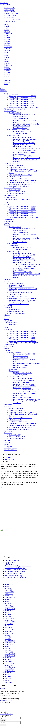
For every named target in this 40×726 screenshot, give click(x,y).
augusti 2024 (9, 611)
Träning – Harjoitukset (11, 94)
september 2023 (10, 622)
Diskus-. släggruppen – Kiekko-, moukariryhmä (23, 107)
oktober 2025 (9, 596)
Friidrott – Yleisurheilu (11, 13)
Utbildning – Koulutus (15, 177)
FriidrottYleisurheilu (8, 33)
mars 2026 (8, 590)
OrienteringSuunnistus (8, 48)
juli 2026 (7, 586)
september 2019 (10, 671)
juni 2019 (8, 676)
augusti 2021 (9, 644)
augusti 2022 (9, 633)
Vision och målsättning (16, 165)
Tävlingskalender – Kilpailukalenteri (15, 109)
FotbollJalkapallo (7, 36)
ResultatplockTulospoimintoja (14, 245)
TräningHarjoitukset (8, 203)
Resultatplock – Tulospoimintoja (19, 130)
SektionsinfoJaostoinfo (8, 280)
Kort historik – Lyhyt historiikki (18, 178)
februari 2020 (9, 663)
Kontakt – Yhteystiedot (11, 197)
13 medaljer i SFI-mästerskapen (15, 568)
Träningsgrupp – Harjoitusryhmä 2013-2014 (22, 101)
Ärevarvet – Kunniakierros (17, 192)
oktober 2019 (9, 669)
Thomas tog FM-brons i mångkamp (16, 577)
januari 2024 (9, 620)
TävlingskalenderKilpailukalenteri (9, 220)
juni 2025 (8, 603)
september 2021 (10, 643)
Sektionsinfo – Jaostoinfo (12, 163)
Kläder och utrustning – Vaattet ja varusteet (22, 180)
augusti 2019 (9, 673)
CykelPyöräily (6, 29)
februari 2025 (9, 607)
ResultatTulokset (7, 224)
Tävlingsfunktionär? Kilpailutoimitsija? (20, 175)
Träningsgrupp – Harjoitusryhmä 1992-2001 (22, 96)
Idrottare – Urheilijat (10, 195)
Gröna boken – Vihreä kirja (17, 167)
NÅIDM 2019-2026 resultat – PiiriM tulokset (26, 124)
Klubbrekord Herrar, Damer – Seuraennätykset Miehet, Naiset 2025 (24, 138)
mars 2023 (8, 628)
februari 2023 (9, 629)
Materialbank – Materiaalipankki (19, 186)
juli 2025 (7, 601)
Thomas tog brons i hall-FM (13, 573)
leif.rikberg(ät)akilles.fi (7, 700)
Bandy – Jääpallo (9, 8)
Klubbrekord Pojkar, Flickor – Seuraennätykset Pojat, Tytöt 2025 (24, 142)
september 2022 (10, 631)
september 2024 (10, 609)
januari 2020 (9, 665)
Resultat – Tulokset (10, 111)
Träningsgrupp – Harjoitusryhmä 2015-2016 (22, 103)
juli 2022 (7, 635)
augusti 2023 (9, 624)
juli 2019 (7, 675)
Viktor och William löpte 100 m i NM (16, 570)
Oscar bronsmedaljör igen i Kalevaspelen (18, 566)
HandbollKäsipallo (7, 40)
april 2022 (8, 639)
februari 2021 (9, 652)
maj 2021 (8, 648)
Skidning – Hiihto (9, 21)
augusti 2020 (9, 658)
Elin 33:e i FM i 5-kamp (12, 560)
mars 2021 (8, 650)
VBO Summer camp (15, 190)
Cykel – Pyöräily (9, 10)
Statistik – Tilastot (14, 135)
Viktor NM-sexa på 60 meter (13, 575)
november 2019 (10, 667)
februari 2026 (9, 592)
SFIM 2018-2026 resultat (20, 118)
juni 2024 (8, 614)
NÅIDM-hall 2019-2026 (20, 128)
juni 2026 (8, 588)
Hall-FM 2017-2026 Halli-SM (21, 126)
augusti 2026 (9, 584)
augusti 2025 (9, 599)
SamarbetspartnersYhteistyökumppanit (10, 323)
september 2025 (10, 597)
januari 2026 (9, 594)
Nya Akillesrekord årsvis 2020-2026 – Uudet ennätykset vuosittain (24, 146)
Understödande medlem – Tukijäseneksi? (22, 182)
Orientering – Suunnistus (12, 19)
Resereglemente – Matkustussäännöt (20, 184)
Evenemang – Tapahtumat (12, 188)
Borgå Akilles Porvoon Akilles (5, 4)
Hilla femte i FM (10, 564)
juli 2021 (7, 646)
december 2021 (10, 641)
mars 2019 (8, 682)
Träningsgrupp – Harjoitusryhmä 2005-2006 (22, 98)
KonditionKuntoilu (7, 44)
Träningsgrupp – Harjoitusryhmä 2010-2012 (22, 100)
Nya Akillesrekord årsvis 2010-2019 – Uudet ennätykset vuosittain (29, 149)
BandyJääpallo (7, 25)
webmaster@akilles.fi (6, 714)
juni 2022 (8, 637)
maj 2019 (8, 678)
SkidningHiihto (7, 51)
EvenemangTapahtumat (8, 307)
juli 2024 (7, 613)
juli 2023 (7, 626)
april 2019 (8, 680)
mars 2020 (8, 661)
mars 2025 (8, 605)
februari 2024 (9, 618)
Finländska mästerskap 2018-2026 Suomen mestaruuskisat (24, 115)
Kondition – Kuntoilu (10, 17)
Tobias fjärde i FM (10, 562)
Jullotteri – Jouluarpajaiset (17, 193)
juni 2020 (8, 659)
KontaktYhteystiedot (8, 320)
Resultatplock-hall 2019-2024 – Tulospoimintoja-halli (22, 132)
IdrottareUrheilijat (7, 316)
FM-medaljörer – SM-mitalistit (22, 156)
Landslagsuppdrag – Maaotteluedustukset (26, 158)
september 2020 (10, 656)
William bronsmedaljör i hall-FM (15, 572)
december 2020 (10, 654)
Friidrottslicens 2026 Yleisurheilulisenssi (21, 169)
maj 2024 (8, 616)
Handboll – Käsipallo (10, 15)
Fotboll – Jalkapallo (10, 12)
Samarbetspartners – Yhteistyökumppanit (17, 199)
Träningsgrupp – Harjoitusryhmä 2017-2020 (22, 105)
